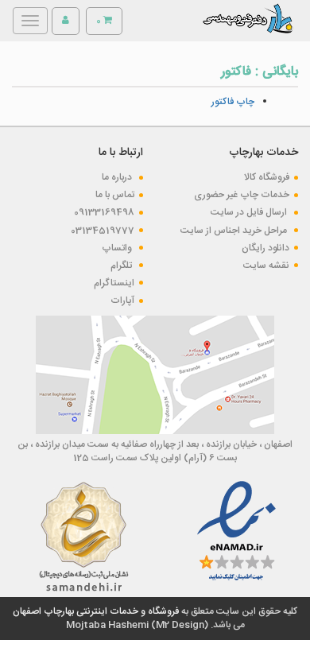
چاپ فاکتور (232, 102)
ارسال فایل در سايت (250, 212)
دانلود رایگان (265, 248)
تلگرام (122, 265)
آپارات (122, 300)
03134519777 (102, 231)
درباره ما (118, 177)
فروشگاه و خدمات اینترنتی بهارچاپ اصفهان (96, 611)
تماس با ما (114, 195)
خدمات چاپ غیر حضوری (241, 195)
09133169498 (104, 212)
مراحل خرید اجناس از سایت (234, 231)
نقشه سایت (266, 265)
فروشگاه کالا (266, 177)
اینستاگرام (114, 283)
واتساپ (118, 248)
